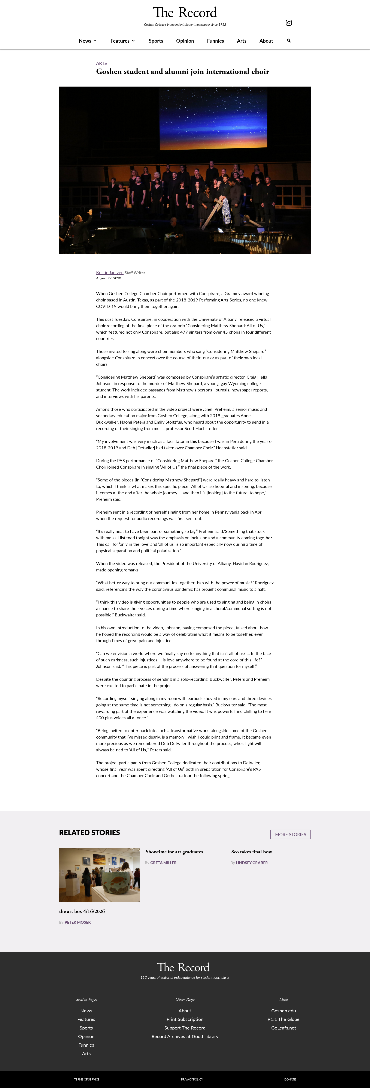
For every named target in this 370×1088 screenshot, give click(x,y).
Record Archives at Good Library (185, 1036)
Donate (290, 1079)
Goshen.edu (283, 1010)
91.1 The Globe (284, 1019)
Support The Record (185, 1027)
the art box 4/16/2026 (82, 911)
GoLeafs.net (283, 1027)
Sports (156, 40)
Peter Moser (78, 922)
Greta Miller (163, 862)
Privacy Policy (192, 1079)
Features (120, 40)
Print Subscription (185, 1019)
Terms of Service (87, 1079)
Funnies (215, 40)
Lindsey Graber (252, 862)
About (266, 40)
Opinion (185, 40)
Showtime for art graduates (174, 852)
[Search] (289, 40)
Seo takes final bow (251, 852)
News (85, 40)
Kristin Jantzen (110, 272)
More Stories (290, 834)
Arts (241, 40)
